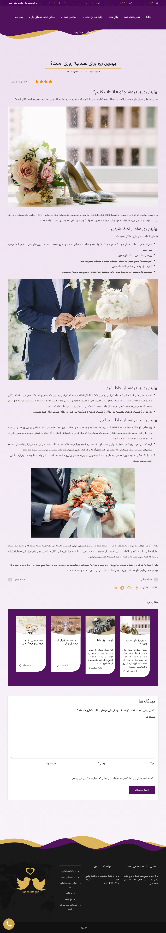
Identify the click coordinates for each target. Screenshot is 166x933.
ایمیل (102, 763)
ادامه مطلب (131, 667)
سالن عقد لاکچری (126, 3)
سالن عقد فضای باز (104, 3)
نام (153, 763)
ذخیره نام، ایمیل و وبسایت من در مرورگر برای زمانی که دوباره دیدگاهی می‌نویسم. (112, 778)
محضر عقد (67, 3)
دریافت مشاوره (83, 32)
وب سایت (51, 763)
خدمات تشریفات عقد (68, 906)
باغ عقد (113, 16)
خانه (148, 16)
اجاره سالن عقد (146, 3)
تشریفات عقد (83, 3)
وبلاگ (19, 16)
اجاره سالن (52, 3)
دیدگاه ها (150, 716)
